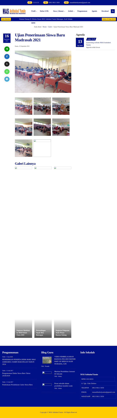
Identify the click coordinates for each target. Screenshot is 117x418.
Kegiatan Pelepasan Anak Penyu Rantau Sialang (62, 333)
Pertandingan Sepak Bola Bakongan (41, 333)
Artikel (70, 11)
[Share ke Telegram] (6, 79)
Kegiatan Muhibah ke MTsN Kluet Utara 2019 (23, 333)
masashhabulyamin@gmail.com (80, 2)
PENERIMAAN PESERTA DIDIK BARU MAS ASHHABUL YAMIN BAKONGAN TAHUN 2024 (19, 362)
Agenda (94, 11)
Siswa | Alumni (58, 11)
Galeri (50, 27)
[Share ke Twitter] (6, 64)
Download (105, 11)
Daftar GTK (44, 11)
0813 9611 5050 (54, 2)
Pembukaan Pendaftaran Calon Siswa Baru (17, 385)
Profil (33, 11)
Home (45, 27)
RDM (33, 23)
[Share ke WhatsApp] (6, 71)
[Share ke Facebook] (6, 56)
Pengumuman (82, 11)
